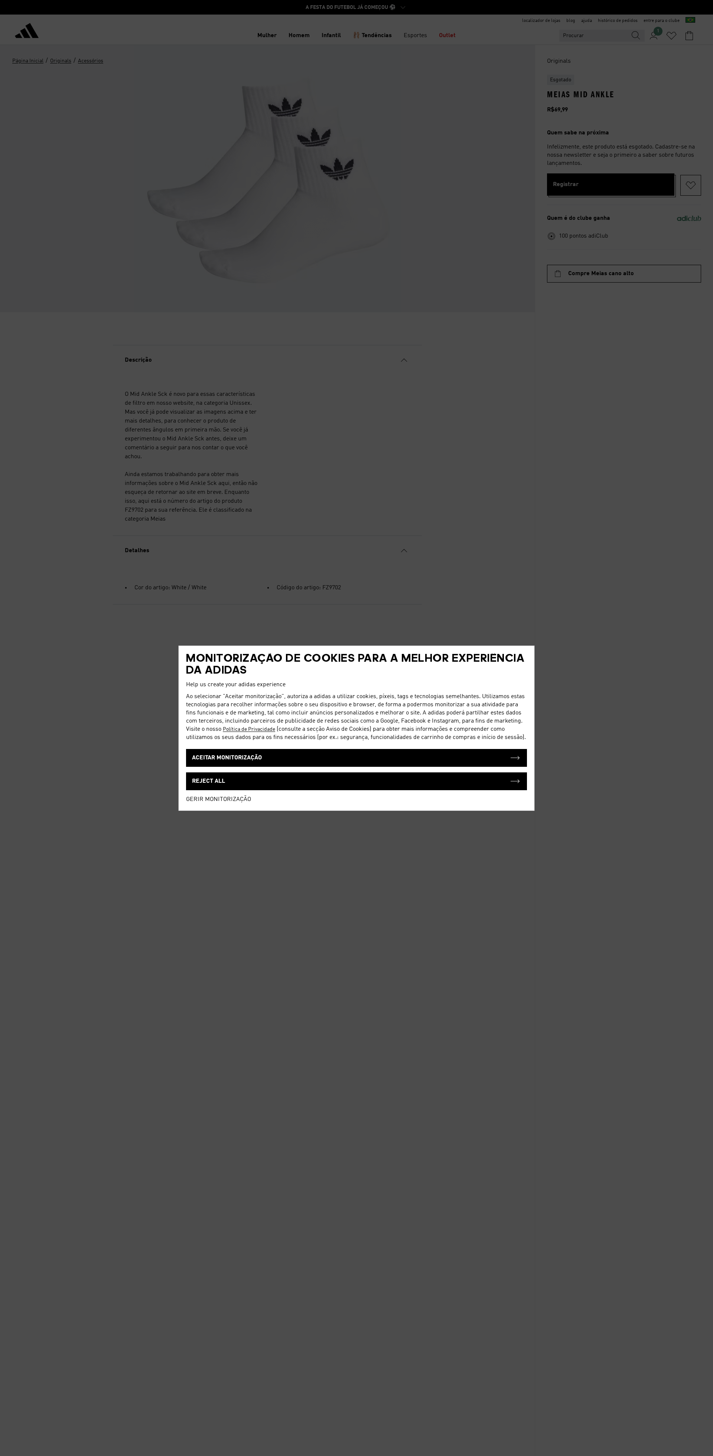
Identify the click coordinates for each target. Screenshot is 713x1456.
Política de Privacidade (249, 729)
